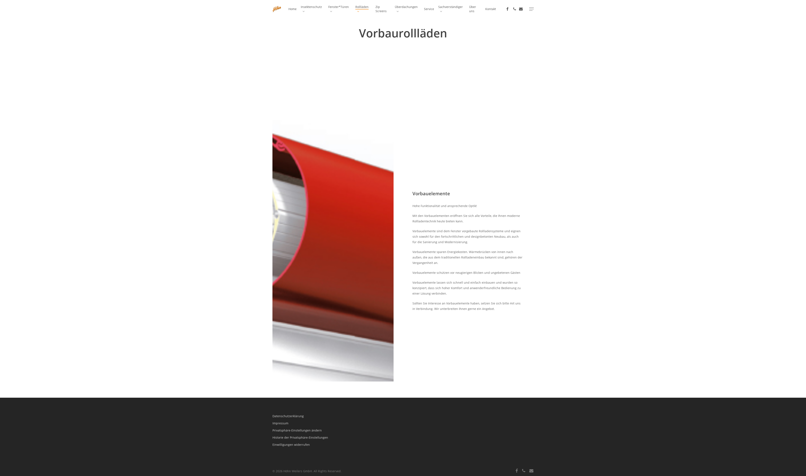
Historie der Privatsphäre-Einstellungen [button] (300, 437)
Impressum (280, 423)
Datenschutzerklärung (288, 416)
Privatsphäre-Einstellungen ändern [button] (297, 430)
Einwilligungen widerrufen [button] (291, 445)
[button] (531, 9)
